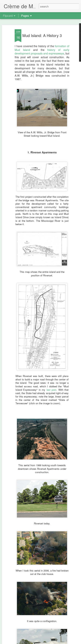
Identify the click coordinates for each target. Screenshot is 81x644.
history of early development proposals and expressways (42, 51)
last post (51, 389)
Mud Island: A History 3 (42, 35)
